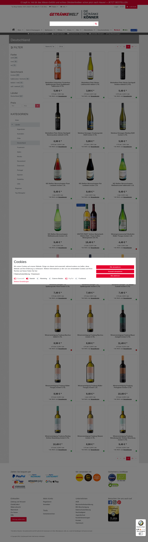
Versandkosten (62, 96)
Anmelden (46, 504)
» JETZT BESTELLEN (117, 2)
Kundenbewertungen (83, 517)
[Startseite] (13, 30)
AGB (77, 502)
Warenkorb (14, 510)
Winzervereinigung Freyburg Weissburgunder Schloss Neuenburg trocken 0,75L (122, 438)
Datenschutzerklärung (83, 510)
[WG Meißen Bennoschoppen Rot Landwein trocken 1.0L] (90, 167)
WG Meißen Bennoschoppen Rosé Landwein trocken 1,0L (58, 184)
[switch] (141, 533)
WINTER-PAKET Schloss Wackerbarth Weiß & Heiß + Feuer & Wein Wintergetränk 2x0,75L (90, 236)
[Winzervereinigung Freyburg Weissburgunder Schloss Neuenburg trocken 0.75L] (122, 419)
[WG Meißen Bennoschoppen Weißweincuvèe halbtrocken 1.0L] (122, 167)
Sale (118, 30)
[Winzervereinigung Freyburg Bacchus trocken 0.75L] (90, 318)
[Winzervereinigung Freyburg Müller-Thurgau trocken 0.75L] (57, 369)
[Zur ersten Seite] (117, 47)
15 (132, 46)
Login (116, 7)
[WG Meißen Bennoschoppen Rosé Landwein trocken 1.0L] (57, 167)
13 (124, 46)
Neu (126, 30)
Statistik (32, 278)
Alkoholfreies (88, 30)
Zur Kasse (14, 512)
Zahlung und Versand (18, 502)
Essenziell (20, 278)
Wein (20, 30)
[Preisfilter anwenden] (37, 106)
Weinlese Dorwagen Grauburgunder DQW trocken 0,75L (90, 134)
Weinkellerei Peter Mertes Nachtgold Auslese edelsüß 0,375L (122, 83)
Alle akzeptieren (115, 267)
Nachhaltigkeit (80, 512)
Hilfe (12, 515)
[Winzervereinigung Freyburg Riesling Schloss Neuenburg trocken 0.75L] (57, 419)
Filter (18, 47)
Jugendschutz (80, 515)
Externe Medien (57, 278)
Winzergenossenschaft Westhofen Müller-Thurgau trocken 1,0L (122, 235)
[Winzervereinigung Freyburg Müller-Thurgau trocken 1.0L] (90, 369)
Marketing (43, 278)
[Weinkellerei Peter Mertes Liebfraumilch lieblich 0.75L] (90, 66)
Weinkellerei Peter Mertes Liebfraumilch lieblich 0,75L (90, 83)
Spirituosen (49, 30)
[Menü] (144, 520)
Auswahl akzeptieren (115, 271)
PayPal (71, 278)
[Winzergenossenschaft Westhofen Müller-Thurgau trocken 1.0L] (122, 217)
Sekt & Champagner (33, 30)
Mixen (69, 30)
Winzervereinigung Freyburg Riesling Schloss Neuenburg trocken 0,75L (57, 437)
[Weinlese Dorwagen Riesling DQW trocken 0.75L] (122, 116)
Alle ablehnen (115, 276)
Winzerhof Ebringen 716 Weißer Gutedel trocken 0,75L (123, 285)
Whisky (60, 30)
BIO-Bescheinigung (82, 507)
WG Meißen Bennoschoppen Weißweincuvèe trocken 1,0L (58, 235)
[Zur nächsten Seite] (135, 47)
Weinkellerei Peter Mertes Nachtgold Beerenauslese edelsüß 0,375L (57, 134)
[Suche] (95, 23)
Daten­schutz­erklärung (22, 274)
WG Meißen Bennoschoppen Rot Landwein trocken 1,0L (90, 184)
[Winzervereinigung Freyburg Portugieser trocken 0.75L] (122, 369)
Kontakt (78, 520)
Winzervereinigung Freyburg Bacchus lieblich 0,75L (58, 336)
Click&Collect (15, 504)
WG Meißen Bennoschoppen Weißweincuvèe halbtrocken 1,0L (122, 184)
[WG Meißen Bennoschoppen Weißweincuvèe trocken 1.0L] (57, 217)
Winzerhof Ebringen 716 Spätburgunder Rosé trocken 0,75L (58, 285)
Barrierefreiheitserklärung (84, 504)
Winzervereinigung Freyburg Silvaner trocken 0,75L (90, 437)
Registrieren (47, 502)
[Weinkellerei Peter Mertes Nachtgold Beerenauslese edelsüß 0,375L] (57, 116)
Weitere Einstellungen (21, 281)
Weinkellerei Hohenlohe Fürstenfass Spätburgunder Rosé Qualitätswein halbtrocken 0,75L (57, 84)
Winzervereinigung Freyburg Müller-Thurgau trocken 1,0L (90, 386)
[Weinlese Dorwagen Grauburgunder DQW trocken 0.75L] (90, 116)
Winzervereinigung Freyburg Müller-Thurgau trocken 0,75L (57, 386)
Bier (78, 30)
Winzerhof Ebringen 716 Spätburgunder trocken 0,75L (90, 285)
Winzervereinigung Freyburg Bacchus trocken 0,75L (90, 336)
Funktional (82, 278)
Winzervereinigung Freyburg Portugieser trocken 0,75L (123, 386)
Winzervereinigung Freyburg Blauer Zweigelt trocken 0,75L (123, 336)
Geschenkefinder (104, 30)
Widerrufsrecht (16, 507)
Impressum (79, 523)
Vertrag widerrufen (18, 519)
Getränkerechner (49, 514)
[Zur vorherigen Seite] (120, 47)
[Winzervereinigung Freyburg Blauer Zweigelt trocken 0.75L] (122, 318)
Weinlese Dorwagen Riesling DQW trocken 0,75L (123, 134)
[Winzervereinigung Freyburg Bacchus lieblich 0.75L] (57, 318)
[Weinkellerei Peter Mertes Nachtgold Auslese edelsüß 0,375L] (122, 66)
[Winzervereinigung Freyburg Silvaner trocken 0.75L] (90, 419)
